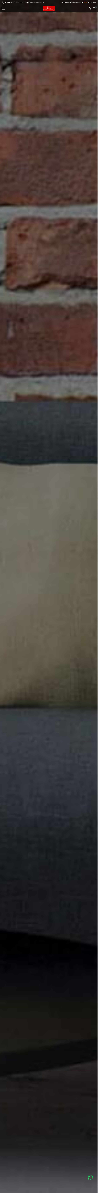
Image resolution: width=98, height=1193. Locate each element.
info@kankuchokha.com (34, 2)
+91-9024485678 (12, 2)
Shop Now (92, 2)
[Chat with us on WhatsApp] (90, 1177)
